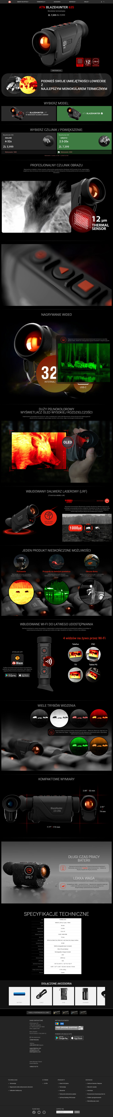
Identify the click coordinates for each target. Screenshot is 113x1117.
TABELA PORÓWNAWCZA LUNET (38, 1012)
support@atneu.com (35, 1048)
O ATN (45, 1083)
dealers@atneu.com (35, 1051)
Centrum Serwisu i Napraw (94, 1083)
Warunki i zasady (92, 1087)
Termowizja (13, 1083)
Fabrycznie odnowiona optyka (68, 1094)
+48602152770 (34, 1066)
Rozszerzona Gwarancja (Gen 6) (96, 1094)
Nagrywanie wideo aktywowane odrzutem (21, 1087)
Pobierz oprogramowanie (94, 1097)
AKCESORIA (57, 1)
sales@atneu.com (34, 1050)
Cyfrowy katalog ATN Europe (67, 1097)
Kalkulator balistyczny (16, 1090)
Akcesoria (62, 1090)
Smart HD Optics (64, 1083)
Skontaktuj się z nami (93, 1101)
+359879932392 (34, 1040)
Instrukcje (90, 1090)
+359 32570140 (34, 1045)
